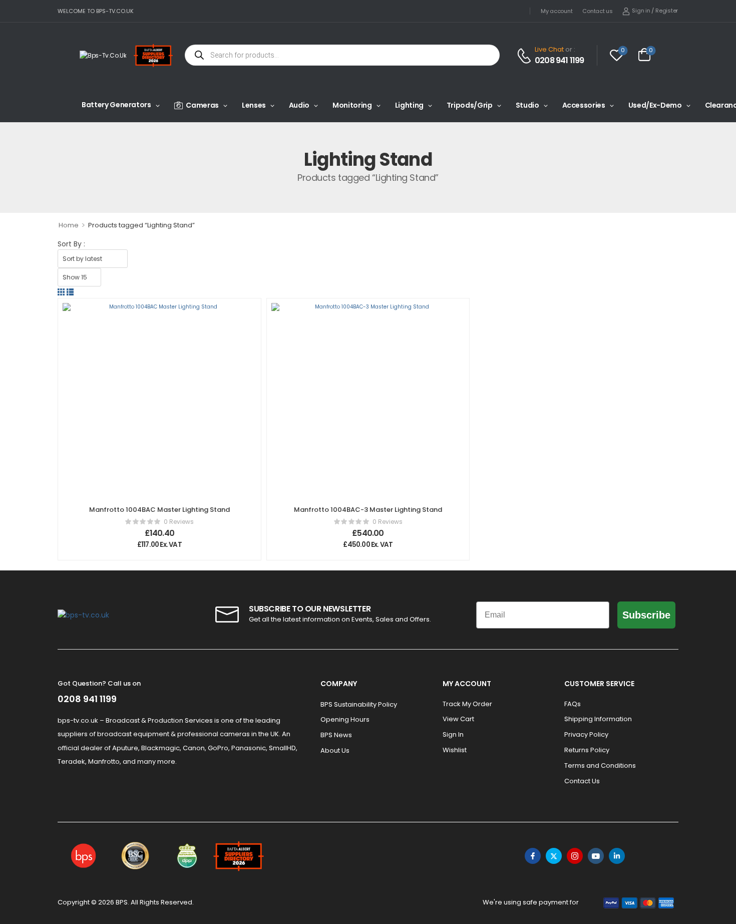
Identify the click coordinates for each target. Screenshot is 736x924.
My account (556, 11)
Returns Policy (586, 750)
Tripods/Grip (470, 105)
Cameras (202, 105)
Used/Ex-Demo (655, 105)
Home (69, 225)
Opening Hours (345, 719)
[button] (61, 291)
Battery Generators (116, 105)
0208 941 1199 (559, 60)
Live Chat (549, 49)
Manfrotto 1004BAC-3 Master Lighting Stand (368, 509)
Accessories (583, 105)
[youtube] (596, 856)
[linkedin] (617, 856)
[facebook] (533, 856)
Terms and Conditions (600, 765)
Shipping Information (598, 719)
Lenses (254, 105)
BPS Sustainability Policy (358, 704)
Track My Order (467, 704)
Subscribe (646, 615)
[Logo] (103, 55)
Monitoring (352, 105)
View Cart (458, 719)
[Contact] (525, 56)
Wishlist (455, 750)
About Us (334, 750)
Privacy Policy (586, 734)
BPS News (336, 735)
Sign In (453, 734)
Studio (527, 105)
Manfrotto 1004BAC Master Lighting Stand (159, 509)
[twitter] (554, 856)
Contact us (597, 11)
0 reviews (179, 521)
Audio (299, 105)
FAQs (572, 704)
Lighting (409, 105)
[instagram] (575, 856)
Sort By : (71, 244)
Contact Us (582, 781)
